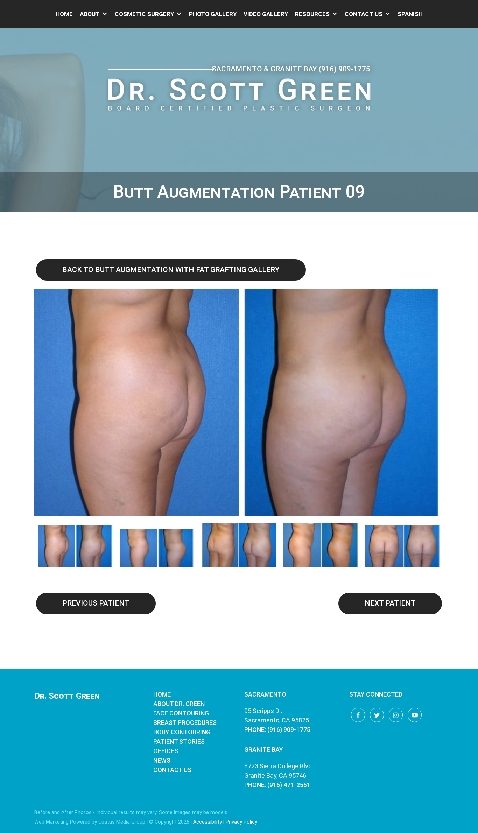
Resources (312, 13)
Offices (165, 751)
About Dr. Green (179, 703)
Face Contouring (181, 713)
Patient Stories (179, 741)
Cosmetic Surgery (144, 13)
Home (64, 13)
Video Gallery (266, 13)
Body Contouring (181, 732)
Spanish (410, 13)
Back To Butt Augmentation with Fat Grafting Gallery (171, 270)
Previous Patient (95, 603)
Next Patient (390, 603)
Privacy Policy (241, 822)
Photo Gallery (213, 13)
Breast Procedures (185, 722)
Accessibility (207, 822)
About (90, 13)
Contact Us (363, 13)
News (161, 760)
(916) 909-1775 (344, 69)
